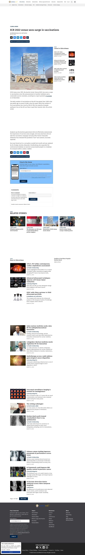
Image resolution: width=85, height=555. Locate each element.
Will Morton (30, 487)
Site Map (57, 550)
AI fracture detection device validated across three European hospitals (38, 483)
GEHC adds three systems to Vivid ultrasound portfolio (60, 70)
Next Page (23, 498)
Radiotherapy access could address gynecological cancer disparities (39, 357)
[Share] (14, 37)
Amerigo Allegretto (32, 283)
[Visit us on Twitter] (40, 547)
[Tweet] (21, 37)
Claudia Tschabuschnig (33, 267)
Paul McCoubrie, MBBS (33, 406)
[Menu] (75, 2)
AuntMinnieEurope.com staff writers (18, 33)
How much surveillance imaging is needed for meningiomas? (39, 390)
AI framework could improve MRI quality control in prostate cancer (39, 468)
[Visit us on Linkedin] (43, 547)
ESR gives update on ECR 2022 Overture (16, 230)
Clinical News (14, 26)
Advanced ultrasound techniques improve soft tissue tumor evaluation (60, 62)
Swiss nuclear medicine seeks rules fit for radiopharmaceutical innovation (60, 78)
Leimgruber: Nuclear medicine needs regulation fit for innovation (40, 343)
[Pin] (24, 37)
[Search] (71, 2)
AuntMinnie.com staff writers (35, 296)
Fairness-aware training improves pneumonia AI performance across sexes (39, 453)
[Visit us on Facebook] (37, 547)
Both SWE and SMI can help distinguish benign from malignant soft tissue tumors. (39, 286)
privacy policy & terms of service (38, 177)
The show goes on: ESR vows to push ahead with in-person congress (34, 231)
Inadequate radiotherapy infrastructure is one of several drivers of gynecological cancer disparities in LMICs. (40, 363)
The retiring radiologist (35, 404)
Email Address (23, 168)
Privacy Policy (25, 550)
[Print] (11, 37)
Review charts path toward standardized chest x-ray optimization (36, 418)
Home (62, 550)
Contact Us (51, 550)
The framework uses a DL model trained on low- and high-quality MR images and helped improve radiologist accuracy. (39, 475)
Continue (33, 199)
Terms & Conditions (42, 550)
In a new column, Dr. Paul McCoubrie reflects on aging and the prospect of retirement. (39, 408)
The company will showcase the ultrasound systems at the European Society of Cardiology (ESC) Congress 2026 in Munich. (39, 300)
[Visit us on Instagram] (47, 547)
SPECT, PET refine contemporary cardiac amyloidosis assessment (60, 53)
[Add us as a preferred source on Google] (27, 37)
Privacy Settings (33, 550)
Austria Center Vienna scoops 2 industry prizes (66, 230)
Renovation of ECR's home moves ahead (50, 230)
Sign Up (23, 181)
